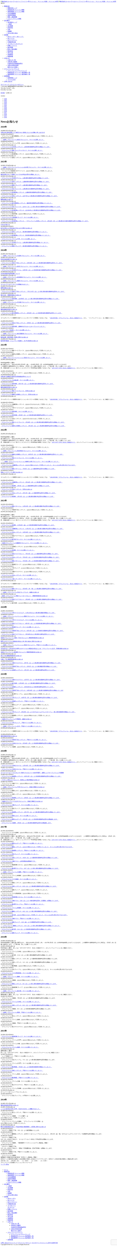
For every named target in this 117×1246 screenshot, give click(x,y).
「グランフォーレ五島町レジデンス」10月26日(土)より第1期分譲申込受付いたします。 (27, 687)
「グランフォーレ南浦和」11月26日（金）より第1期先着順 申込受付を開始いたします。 (28, 525)
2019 (5, 109)
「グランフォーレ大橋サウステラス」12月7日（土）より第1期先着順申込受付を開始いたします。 (31, 679)
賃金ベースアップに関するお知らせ (12, 472)
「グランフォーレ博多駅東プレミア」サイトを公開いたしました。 (21, 1036)
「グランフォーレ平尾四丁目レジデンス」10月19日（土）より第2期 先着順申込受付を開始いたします (32, 690)
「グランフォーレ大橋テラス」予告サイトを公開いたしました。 (20, 918)
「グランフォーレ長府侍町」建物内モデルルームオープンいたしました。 (23, 326)
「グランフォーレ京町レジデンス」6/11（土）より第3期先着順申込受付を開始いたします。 (29, 1005)
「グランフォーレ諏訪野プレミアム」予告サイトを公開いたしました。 (23, 904)
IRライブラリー (12, 40)
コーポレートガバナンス (15, 44)
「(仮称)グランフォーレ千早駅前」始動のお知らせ (16, 719)
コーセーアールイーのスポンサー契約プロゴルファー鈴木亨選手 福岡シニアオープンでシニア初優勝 (32, 772)
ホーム (6, 1170)
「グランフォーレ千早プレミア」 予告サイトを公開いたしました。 (21, 722)
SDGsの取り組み (13, 33)
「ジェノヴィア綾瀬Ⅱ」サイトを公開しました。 (16, 330)
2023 (5, 103)
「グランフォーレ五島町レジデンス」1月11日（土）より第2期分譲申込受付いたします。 (28, 670)
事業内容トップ (12, 8)
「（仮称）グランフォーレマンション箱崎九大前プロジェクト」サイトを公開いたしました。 (30, 461)
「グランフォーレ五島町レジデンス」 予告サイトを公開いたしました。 (23, 701)
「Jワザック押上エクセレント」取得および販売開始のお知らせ (20, 780)
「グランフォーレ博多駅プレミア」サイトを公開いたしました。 (20, 627)
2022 (5, 105)
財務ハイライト (12, 45)
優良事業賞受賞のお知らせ (9, 309)
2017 (5, 112)
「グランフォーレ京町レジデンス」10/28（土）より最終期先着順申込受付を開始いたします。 (30, 857)
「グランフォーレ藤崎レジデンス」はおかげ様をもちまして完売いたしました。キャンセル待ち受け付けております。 (37, 847)
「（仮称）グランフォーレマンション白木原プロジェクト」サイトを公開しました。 (27, 167)
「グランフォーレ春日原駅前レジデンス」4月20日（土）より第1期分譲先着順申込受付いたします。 (31, 313)
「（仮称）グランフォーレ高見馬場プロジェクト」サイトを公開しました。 (24, 451)
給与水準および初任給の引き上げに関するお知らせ (16, 228)
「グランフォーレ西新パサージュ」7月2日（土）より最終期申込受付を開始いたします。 (28, 468)
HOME (3, 93)
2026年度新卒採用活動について (10, 273)
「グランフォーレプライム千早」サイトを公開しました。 (18, 239)
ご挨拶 (10, 24)
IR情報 (6, 35)
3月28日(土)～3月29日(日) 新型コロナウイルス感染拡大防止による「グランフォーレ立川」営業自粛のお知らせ (35, 648)
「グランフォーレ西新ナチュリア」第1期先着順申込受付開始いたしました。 (24, 246)
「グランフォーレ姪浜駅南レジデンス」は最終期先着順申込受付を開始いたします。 (27, 192)
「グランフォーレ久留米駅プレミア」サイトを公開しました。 (20, 217)
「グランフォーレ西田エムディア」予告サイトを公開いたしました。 (22, 843)
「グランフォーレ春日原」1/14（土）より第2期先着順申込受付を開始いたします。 (26, 929)
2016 (5, 114)
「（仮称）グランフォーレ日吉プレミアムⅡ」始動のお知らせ (20, 592)
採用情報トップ (12, 78)
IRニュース (11, 38)
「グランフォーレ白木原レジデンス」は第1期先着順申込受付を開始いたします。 (26, 147)
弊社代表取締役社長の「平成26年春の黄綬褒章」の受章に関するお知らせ (23, 1126)
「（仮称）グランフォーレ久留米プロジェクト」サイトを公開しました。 (23, 255)
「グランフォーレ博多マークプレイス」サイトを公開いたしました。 (22, 458)
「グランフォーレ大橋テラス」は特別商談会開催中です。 (18, 861)
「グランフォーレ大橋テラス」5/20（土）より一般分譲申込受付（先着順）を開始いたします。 (30, 900)
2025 (5, 100)
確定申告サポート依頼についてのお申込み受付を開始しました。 (20, 174)
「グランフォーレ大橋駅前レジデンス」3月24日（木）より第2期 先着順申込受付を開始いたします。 (32, 482)
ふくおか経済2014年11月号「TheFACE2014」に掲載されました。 (21, 1109)
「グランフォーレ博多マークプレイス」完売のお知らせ (18, 391)
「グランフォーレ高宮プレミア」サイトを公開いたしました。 (20, 854)
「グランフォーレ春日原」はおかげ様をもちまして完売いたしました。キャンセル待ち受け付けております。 (34, 915)
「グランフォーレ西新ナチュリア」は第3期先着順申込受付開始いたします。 (24, 185)
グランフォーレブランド (11, 69)
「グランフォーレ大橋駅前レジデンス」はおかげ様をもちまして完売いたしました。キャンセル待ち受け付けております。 (38, 465)
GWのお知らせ (5, 224)
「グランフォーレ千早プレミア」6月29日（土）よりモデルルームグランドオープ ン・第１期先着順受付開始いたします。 (38, 712)
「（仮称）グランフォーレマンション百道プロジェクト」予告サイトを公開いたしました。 (29, 645)
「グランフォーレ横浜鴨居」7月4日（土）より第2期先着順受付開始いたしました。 (26, 1067)
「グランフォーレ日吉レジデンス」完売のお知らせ (16, 489)
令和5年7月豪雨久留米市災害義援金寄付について (16, 376)
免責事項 (10, 54)
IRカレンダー (12, 1198)
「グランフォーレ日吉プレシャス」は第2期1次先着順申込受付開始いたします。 (25, 188)
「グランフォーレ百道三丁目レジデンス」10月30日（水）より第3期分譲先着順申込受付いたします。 (32, 263)
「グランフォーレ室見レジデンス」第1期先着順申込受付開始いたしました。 (24, 231)
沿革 (9, 29)
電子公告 (10, 52)
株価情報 (10, 56)
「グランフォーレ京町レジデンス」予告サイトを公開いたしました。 (22, 1070)
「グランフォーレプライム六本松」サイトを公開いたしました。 (20, 1001)
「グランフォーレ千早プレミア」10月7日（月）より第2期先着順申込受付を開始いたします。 (29, 697)
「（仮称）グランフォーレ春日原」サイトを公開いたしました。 (20, 991)
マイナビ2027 (12, 79)
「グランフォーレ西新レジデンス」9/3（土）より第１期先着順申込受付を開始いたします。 (29, 983)
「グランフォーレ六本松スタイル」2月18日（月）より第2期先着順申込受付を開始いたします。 (30, 743)
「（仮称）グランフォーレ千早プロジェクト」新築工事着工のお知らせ (23, 787)
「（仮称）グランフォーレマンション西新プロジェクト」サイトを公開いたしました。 (27, 616)
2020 (5, 108)
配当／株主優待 (12, 49)
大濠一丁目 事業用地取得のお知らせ (12, 659)
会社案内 (7, 20)
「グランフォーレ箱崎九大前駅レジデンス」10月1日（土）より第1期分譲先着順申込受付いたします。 (32, 454)
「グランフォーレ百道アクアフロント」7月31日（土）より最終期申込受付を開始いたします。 (30, 553)
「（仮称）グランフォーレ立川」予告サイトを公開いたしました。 (21, 726)
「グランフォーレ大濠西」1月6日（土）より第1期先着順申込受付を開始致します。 (26, 823)
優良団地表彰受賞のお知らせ (10, 1105)
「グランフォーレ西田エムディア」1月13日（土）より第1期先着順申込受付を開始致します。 (29, 819)
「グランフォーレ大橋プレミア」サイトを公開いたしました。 (20, 805)
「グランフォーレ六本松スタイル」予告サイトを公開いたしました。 (22, 769)
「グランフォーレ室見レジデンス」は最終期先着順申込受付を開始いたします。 (25, 181)
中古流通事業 (12, 13)
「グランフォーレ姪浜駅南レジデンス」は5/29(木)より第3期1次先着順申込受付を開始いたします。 (31, 210)
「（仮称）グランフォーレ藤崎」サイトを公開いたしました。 (20, 976)
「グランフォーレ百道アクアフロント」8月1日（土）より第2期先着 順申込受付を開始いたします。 (31, 623)
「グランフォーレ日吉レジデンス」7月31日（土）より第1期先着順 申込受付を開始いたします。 (30, 557)
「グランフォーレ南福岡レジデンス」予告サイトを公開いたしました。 (23, 850)
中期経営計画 (12, 42)
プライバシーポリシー (17, 84)
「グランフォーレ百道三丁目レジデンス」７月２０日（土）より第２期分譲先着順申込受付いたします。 (33, 291)
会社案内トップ (12, 22)
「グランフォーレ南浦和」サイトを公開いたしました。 (18, 550)
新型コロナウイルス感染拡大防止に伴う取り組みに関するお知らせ (21, 641)
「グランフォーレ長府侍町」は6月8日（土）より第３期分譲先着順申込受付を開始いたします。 (30, 298)
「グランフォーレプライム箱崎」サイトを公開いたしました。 (20, 1047)
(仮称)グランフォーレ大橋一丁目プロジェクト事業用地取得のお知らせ (22, 638)
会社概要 (10, 26)
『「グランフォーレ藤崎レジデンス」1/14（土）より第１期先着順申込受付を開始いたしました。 (31, 925)
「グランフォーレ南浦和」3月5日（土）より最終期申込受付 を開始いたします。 (25, 485)
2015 (5, 115)
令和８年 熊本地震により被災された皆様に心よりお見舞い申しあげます (23, 132)
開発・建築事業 (12, 17)
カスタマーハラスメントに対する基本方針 (45, 1243)
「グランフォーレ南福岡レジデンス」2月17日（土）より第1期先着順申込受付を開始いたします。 (31, 812)
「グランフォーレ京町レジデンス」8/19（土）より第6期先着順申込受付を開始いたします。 (29, 886)
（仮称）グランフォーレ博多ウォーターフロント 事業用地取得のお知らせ (24, 596)
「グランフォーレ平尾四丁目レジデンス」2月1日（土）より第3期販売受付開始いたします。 (29, 666)
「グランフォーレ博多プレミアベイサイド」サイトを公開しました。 (22, 150)
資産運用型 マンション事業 (16, 11)
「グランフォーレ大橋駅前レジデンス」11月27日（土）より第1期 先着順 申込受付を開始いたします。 (32, 528)
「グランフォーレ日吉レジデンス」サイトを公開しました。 (19, 575)
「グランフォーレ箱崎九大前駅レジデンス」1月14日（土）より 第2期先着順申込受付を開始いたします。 (33, 426)
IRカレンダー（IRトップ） (16, 36)
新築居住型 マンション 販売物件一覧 (19, 72)
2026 (5, 99)
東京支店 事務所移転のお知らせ (11, 295)
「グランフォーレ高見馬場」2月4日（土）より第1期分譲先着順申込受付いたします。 (27, 415)
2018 (5, 111)
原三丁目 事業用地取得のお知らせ (11, 655)
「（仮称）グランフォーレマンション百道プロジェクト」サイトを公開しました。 (26, 357)
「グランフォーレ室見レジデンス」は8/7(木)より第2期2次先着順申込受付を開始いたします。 (29, 196)
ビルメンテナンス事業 (14, 18)
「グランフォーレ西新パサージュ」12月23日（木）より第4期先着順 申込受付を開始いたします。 (31, 506)
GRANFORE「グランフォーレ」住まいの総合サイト (66, 318)
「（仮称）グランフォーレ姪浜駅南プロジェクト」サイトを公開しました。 (24, 277)
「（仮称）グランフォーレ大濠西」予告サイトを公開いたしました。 (22, 872)
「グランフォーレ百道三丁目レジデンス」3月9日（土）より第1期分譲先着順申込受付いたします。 (31, 323)
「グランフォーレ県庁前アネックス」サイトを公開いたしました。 (21, 539)
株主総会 (10, 51)
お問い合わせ (8, 81)
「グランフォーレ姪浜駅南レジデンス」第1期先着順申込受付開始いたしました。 (26, 235)
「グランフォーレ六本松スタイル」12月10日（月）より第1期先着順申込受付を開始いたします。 (30, 765)
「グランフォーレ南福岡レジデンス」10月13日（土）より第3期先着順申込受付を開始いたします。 (31, 776)
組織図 (10, 31)
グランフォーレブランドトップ (17, 70)
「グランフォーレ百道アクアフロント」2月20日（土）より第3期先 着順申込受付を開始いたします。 (32, 599)
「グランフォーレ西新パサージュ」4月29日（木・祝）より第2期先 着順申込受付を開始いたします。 (32, 588)
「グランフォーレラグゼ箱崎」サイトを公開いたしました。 (19, 879)
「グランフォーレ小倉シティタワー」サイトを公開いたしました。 (21, 579)
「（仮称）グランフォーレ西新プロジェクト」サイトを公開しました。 (23, 280)
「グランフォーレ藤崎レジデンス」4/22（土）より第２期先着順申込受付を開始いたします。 (29, 911)
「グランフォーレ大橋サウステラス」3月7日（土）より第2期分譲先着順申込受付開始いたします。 (31, 663)
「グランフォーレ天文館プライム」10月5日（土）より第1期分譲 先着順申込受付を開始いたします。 (32, 270)
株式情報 (10, 47)
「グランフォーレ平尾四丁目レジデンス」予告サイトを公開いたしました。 (24, 739)
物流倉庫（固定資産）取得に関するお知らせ (14, 337)
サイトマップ (5, 84)
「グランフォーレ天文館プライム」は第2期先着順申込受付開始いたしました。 (25, 242)
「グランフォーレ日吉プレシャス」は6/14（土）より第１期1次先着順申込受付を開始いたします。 (31, 206)
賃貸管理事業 (12, 15)
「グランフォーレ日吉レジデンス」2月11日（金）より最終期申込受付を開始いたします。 (28, 493)
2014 (5, 117)
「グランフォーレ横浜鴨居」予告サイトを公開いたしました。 (20, 1077)
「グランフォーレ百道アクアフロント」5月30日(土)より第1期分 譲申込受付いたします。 (28, 634)
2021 (5, 106)
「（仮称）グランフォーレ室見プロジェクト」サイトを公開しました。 (23, 266)
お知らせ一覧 (12, 60)
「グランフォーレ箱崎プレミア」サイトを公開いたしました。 (20, 933)
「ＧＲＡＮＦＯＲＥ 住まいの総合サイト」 (63, 762)
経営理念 (10, 27)
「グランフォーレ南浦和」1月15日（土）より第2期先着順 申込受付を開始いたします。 (27, 496)
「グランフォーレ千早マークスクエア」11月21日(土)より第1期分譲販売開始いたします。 (28, 612)
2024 (5, 102)
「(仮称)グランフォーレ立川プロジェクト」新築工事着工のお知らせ (22, 801)
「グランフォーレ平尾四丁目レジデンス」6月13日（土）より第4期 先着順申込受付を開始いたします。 (32, 630)
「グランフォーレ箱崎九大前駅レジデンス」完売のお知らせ (19, 394)
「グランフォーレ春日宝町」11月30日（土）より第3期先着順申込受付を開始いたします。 (28, 683)
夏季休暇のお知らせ (7, 199)
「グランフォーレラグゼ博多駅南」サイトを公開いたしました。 (20, 973)
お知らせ (7, 58)
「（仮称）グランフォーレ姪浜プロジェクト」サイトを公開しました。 (23, 139)
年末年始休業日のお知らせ (9, 259)
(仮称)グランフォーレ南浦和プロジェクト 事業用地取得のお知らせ (21, 652)
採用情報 (7, 76)
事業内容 (7, 6)
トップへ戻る (5, 1164)
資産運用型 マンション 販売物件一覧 (19, 74)
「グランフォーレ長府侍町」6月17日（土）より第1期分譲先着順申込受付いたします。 (27, 383)
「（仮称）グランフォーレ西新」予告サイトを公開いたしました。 (21, 1012)
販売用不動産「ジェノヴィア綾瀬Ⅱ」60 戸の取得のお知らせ (19, 341)
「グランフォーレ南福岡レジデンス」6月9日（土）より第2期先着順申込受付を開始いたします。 (30, 797)
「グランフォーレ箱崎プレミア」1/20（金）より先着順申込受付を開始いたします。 (26, 922)
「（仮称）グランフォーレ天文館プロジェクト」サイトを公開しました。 (23, 302)
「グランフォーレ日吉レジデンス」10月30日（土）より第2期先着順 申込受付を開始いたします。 (31, 532)
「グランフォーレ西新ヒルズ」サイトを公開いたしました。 (19, 815)
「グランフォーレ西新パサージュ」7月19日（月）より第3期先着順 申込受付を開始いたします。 (30, 561)
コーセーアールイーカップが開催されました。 (15, 284)
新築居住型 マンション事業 (16, 9)
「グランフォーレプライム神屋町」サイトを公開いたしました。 (20, 907)
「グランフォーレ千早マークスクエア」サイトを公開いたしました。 (22, 620)
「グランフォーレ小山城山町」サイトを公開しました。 (18, 380)
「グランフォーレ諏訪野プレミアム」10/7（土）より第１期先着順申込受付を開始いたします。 (30, 868)
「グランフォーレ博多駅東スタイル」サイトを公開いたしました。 (21, 897)
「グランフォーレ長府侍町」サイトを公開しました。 (17, 411)
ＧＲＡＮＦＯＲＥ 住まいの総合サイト (63, 368)
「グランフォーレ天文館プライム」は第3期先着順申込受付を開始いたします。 (25, 178)
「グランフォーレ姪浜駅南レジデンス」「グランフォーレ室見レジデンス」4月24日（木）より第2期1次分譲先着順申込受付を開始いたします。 (45, 221)
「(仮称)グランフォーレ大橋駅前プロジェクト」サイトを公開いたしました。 (24, 543)
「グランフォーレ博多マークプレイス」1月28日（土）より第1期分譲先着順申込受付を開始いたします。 (33, 422)
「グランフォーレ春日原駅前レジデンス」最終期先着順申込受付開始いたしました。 (27, 203)
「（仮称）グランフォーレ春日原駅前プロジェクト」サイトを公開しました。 (25, 333)
